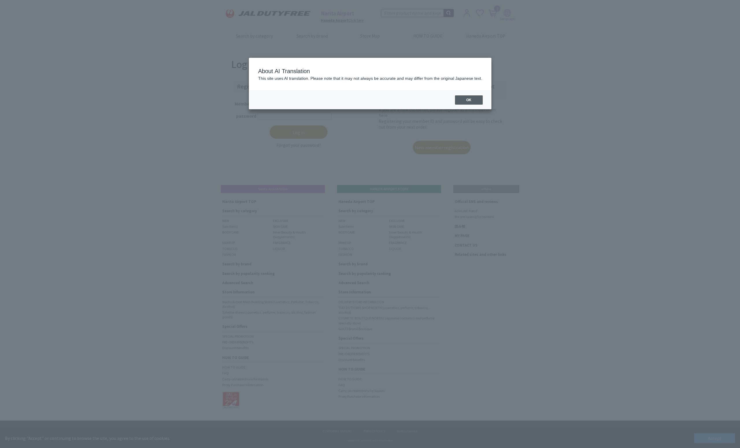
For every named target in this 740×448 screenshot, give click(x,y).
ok (468, 100)
